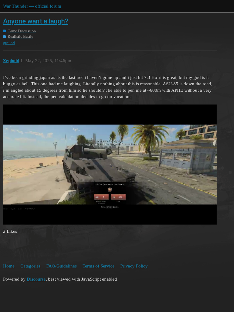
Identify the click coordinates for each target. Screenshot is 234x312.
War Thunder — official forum (32, 6)
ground (9, 43)
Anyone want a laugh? (35, 21)
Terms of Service (99, 266)
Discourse (36, 279)
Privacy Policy (134, 266)
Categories (30, 266)
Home (9, 266)
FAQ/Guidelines (61, 266)
